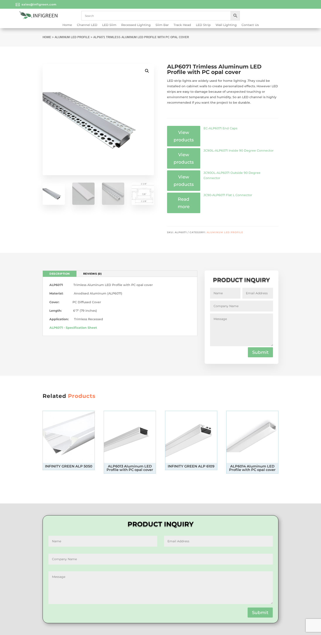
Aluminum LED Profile (72, 37)
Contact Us (250, 25)
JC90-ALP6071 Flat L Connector (228, 195)
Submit (260, 352)
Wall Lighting (226, 25)
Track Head (182, 25)
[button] (147, 71)
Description (59, 273)
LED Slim (109, 25)
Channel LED (87, 25)
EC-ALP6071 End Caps (220, 128)
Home (67, 25)
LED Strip (203, 25)
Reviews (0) (92, 273)
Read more (184, 203)
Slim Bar (162, 25)
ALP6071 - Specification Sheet (73, 328)
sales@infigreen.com (39, 4)
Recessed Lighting (136, 25)
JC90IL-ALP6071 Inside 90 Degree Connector (239, 150)
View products (184, 136)
